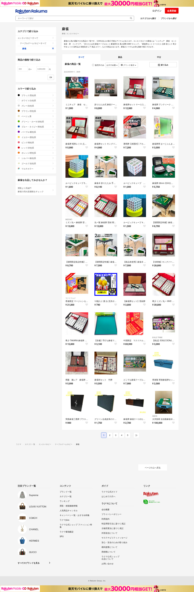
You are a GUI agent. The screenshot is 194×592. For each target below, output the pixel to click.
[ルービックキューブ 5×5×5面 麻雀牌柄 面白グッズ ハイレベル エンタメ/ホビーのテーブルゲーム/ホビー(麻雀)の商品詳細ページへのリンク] (76, 166)
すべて (81, 57)
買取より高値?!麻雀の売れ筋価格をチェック (31, 190)
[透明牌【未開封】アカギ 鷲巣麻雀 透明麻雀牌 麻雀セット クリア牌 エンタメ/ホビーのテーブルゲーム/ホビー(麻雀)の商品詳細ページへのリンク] (134, 127)
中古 (159, 57)
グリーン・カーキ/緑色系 (32, 121)
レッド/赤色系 (27, 147)
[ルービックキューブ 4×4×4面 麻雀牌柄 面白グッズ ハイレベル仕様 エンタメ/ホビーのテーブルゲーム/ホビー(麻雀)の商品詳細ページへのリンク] (134, 205)
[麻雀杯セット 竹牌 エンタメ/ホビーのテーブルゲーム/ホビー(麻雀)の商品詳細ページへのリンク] (105, 363)
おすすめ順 (111, 65)
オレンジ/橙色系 (28, 152)
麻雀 (24, 48)
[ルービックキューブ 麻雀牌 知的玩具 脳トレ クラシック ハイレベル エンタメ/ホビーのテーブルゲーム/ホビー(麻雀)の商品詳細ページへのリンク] (134, 166)
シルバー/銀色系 (28, 158)
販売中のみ (99, 65)
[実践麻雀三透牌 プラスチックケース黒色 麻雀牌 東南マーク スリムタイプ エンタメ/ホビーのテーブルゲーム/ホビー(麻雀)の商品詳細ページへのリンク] (76, 402)
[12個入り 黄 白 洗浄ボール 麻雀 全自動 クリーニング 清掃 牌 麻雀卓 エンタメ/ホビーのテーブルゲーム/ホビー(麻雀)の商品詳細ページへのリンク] (105, 284)
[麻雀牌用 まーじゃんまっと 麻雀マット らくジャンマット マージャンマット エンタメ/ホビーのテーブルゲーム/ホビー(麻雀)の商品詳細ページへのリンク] (163, 127)
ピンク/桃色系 (27, 142)
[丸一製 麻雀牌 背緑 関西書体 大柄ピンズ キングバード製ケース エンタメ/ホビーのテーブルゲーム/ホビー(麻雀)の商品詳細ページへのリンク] (105, 205)
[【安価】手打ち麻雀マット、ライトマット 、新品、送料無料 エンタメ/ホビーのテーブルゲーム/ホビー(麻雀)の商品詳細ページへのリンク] (105, 323)
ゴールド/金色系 (28, 163)
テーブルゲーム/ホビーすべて (33, 43)
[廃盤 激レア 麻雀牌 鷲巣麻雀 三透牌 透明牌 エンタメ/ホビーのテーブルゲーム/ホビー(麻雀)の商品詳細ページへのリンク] (76, 363)
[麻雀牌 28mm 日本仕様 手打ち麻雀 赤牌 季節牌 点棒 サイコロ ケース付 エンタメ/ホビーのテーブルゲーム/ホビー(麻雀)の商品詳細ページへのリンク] (163, 166)
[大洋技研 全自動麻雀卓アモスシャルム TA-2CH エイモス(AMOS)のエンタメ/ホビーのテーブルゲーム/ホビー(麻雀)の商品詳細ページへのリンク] (163, 402)
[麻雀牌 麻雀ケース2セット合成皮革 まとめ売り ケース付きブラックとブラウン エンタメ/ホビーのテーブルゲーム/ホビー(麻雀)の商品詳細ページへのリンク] (134, 402)
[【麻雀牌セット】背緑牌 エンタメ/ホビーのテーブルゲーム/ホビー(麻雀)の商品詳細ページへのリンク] (134, 284)
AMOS (154, 416)
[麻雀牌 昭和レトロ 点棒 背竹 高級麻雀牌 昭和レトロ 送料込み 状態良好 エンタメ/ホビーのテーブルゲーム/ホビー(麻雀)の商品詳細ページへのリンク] (76, 127)
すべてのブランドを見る (29, 562)
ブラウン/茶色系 (28, 111)
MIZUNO (68, 219)
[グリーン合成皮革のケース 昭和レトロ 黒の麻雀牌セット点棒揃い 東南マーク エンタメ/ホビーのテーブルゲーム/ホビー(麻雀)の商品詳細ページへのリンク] (105, 402)
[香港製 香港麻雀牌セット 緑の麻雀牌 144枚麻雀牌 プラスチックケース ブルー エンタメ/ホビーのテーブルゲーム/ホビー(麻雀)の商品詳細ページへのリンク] (163, 363)
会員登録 (171, 10)
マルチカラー (27, 168)
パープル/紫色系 (28, 131)
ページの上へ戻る (153, 467)
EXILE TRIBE (157, 337)
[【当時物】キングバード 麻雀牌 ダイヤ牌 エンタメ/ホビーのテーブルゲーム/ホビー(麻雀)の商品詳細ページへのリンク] (163, 245)
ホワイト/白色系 (28, 100)
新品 (120, 57)
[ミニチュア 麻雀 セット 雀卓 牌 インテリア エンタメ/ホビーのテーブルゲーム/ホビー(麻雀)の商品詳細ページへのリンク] (76, 87)
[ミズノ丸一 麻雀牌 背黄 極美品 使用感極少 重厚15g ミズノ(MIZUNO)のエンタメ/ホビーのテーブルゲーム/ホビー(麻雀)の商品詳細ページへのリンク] (76, 205)
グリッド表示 (129, 65)
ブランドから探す (169, 18)
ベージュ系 (26, 116)
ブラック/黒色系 (28, 95)
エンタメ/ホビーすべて (28, 37)
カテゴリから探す (148, 18)
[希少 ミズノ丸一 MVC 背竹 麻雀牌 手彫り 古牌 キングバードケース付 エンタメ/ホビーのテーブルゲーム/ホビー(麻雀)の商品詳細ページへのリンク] (163, 284)
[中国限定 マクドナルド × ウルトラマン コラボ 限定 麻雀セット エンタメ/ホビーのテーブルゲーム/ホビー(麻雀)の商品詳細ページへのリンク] (134, 323)
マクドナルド (70, 298)
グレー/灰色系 (27, 105)
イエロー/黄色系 (28, 137)
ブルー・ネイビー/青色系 (32, 126)
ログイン (156, 10)
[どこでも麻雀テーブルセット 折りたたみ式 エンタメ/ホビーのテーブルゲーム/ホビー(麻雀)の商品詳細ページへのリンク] (134, 363)
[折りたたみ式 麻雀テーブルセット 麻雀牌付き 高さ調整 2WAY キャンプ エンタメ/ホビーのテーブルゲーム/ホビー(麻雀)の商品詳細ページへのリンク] (105, 87)
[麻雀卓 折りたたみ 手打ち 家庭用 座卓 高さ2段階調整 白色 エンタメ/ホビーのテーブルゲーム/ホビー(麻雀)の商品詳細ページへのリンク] (105, 166)
